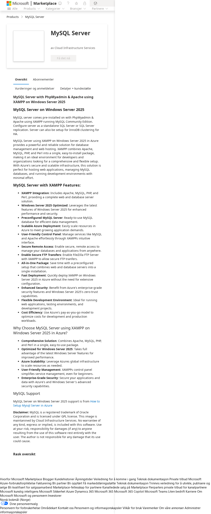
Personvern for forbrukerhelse (20, 508)
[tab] (22, 79)
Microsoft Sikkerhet (52, 491)
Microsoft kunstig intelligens (19, 491)
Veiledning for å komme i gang (115, 479)
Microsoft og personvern (30, 495)
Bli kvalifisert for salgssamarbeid (30, 487)
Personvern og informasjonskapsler (98, 508)
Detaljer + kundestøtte (75, 88)
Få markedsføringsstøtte (99, 483)
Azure (70, 491)
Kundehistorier (64, 479)
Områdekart (49, 508)
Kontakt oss (66, 508)
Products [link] (13, 17)
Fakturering (44, 483)
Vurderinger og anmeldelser (34, 88)
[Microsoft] (18, 3)
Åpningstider (84, 479)
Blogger (48, 479)
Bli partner (59, 483)
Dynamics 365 (84, 491)
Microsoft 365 (104, 491)
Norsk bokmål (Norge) (15, 500)
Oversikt (21, 79)
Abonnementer (43, 79)
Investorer (54, 495)
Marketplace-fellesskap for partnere (77, 487)
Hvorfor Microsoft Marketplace (21, 479)
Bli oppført (74, 483)
